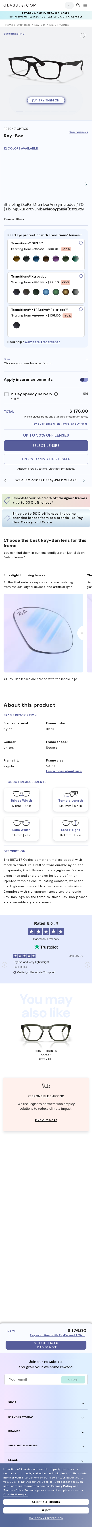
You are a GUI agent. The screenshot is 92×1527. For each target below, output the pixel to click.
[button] (67, 771)
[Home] (20, 5)
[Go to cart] (77, 5)
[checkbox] (84, 380)
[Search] (68, 5)
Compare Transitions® (42, 342)
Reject (46, 1510)
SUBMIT (73, 1380)
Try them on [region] (49, 100)
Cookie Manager (15, 1494)
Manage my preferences (46, 1518)
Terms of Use (13, 1490)
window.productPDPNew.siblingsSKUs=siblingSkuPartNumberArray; (64, 209)
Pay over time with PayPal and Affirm (59, 423)
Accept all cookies (46, 1502)
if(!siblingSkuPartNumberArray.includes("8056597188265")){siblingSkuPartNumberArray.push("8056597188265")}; (24, 206)
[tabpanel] (46, 73)
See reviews (78, 132)
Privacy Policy (61, 1486)
